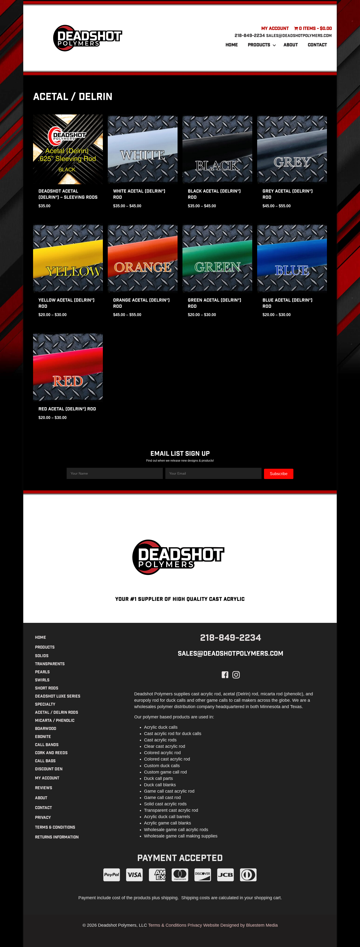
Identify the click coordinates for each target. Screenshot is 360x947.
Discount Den (48, 769)
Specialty (45, 705)
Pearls (42, 672)
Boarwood (45, 729)
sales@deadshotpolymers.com (299, 36)
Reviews (43, 788)
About (291, 45)
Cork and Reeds (51, 753)
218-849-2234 (250, 36)
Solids (41, 656)
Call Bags (45, 761)
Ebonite (43, 737)
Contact (317, 45)
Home (232, 45)
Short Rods (46, 688)
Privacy (43, 818)
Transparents (50, 664)
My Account (275, 29)
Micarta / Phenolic (54, 721)
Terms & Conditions (55, 828)
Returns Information (57, 837)
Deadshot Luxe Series (57, 697)
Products (259, 45)
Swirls (42, 680)
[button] (274, 45)
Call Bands (47, 745)
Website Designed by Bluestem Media (240, 925)
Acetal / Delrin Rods (56, 713)
